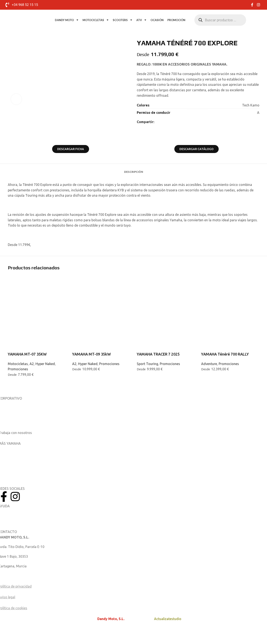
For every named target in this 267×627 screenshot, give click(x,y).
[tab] (133, 170)
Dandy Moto (64, 20)
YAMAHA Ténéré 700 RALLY (225, 354)
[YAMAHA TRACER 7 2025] (166, 291)
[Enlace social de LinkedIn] (166, 122)
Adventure (209, 364)
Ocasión (157, 20)
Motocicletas (93, 20)
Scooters (120, 20)
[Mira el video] (16, 99)
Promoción (176, 20)
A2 (32, 364)
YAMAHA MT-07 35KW (27, 354)
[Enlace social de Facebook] (156, 122)
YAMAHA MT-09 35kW (91, 354)
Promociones (18, 369)
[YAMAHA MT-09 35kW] (101, 291)
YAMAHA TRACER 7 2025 (158, 354)
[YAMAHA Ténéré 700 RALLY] (230, 291)
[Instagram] (15, 496)
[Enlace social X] (161, 122)
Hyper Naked (45, 364)
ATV (139, 20)
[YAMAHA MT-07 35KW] (37, 291)
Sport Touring (147, 364)
